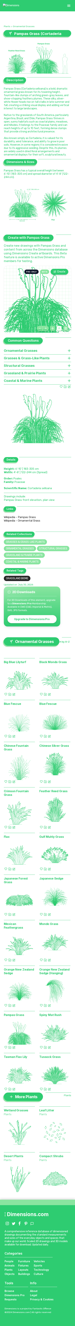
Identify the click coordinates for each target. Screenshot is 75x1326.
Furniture (24, 1261)
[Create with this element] (69, 387)
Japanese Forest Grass (16, 880)
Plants (7, 26)
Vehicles (39, 1261)
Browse (9, 1290)
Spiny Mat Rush (50, 1015)
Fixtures (23, 1265)
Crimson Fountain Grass (16, 793)
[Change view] (65, 328)
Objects (10, 1273)
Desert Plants (13, 1156)
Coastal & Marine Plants (22, 561)
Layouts (23, 1269)
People (9, 1261)
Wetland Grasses (16, 1110)
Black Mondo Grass (53, 662)
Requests (11, 1299)
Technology (41, 1269)
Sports (38, 1265)
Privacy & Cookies (42, 1299)
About (34, 1290)
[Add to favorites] (61, 387)
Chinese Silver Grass (54, 746)
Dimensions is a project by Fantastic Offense (28, 1308)
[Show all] (52, 328)
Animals (10, 1265)
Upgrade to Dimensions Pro (32, 619)
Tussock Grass (50, 1057)
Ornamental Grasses (24, 26)
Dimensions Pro (15, 1295)
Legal (33, 1295)
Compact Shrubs (51, 1156)
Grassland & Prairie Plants (24, 555)
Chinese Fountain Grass (16, 747)
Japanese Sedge (51, 878)
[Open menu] (69, 5)
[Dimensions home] (11, 6)
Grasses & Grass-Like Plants (25, 542)
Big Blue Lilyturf (15, 662)
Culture (38, 1273)
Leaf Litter (46, 1110)
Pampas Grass (14, 1015)
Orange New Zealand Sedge (19, 971)
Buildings (24, 1273)
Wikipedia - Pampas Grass (20, 517)
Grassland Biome (17, 578)
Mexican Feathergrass (13, 925)
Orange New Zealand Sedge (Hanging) (54, 971)
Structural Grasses (53, 548)
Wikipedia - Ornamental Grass (22, 520)
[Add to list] (65, 387)
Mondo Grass (48, 924)
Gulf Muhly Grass (51, 837)
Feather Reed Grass (53, 791)
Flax (7, 837)
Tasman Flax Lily (15, 1057)
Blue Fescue (12, 704)
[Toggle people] (59, 328)
